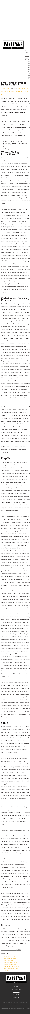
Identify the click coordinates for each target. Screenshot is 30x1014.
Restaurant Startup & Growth (13, 966)
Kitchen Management (8, 91)
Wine (6, 970)
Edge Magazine (9, 960)
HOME (27, 56)
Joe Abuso (6, 88)
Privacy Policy (20, 1008)
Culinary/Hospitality (10, 958)
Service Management (11, 968)
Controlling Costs (23, 88)
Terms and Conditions (8, 1008)
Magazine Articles (10, 964)
